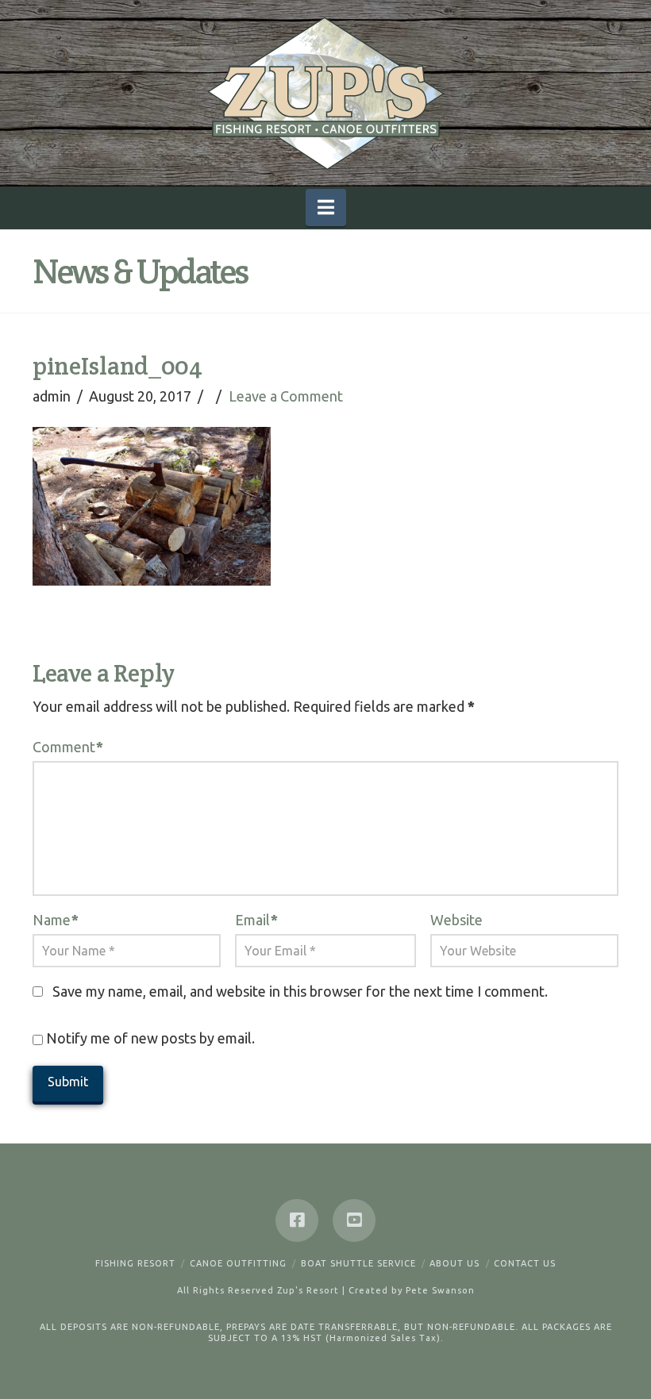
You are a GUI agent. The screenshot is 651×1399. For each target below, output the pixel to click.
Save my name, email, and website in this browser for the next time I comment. (300, 991)
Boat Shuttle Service (358, 1263)
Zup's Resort (308, 1290)
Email (256, 920)
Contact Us (525, 1263)
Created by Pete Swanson (412, 1290)
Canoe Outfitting (238, 1263)
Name (56, 920)
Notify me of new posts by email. (150, 1038)
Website (456, 920)
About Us (455, 1263)
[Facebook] (296, 1220)
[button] (326, 207)
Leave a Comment (286, 396)
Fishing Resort (135, 1263)
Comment (68, 747)
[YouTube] (354, 1220)
